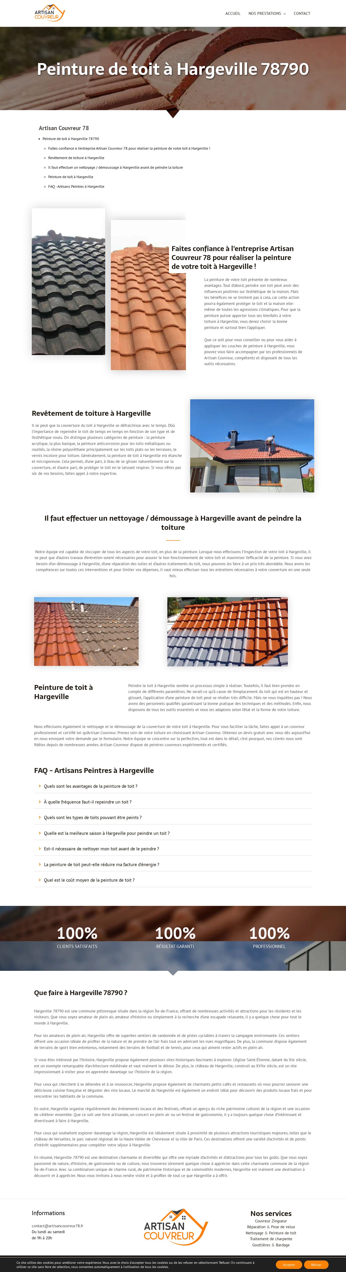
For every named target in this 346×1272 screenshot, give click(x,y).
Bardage (283, 1245)
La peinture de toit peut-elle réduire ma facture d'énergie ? (101, 864)
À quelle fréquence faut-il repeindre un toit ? (87, 802)
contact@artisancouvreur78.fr (57, 1225)
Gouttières (261, 1245)
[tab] (173, 786)
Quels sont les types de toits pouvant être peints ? (92, 817)
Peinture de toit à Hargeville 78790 (71, 138)
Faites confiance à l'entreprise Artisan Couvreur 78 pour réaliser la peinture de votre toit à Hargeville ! (129, 148)
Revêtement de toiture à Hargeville (76, 157)
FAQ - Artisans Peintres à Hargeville (76, 186)
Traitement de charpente (271, 1238)
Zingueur (279, 1221)
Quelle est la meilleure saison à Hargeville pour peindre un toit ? (106, 833)
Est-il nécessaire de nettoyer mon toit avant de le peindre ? (101, 849)
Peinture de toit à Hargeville (70, 176)
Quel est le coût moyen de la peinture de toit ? (89, 880)
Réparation (256, 1226)
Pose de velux (283, 1226)
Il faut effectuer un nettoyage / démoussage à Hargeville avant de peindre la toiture (115, 167)
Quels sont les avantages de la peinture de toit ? (90, 786)
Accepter (289, 1265)
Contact (302, 13)
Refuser (316, 1265)
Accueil (233, 13)
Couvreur (262, 1221)
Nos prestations (265, 13)
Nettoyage (254, 1233)
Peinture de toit (282, 1233)
